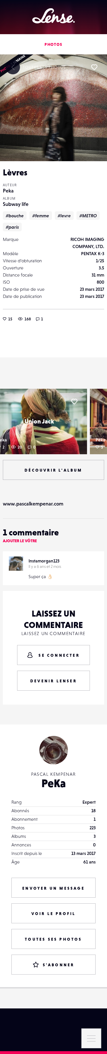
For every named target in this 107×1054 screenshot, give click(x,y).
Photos (53, 44)
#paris (12, 227)
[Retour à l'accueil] (53, 15)
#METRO (88, 215)
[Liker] (94, 67)
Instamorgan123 (44, 560)
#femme (40, 215)
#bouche (15, 215)
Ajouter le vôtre (20, 541)
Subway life (16, 204)
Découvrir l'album (53, 470)
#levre (64, 215)
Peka (8, 191)
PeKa (53, 783)
